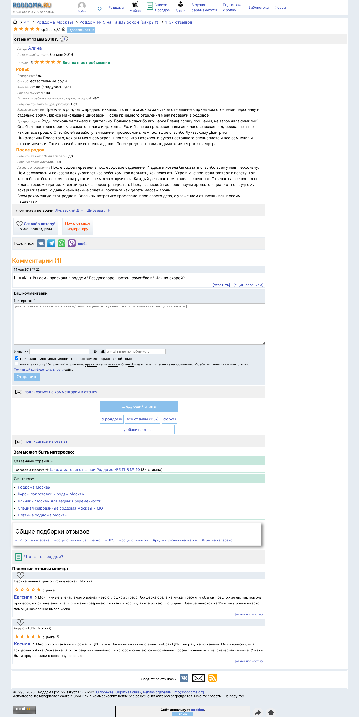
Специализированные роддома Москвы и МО (60, 508)
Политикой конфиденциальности (39, 369)
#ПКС (109, 540)
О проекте (104, 692)
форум (169, 419)
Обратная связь (128, 692)
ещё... (83, 244)
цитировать (24, 300)
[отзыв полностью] (249, 614)
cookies (197, 710)
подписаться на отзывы (45, 441)
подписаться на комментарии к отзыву (60, 392)
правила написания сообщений (109, 364)
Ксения (22, 643)
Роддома (116, 7)
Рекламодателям (157, 692)
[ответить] (221, 285)
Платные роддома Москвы (43, 515)
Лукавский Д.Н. (69, 210)
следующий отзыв (139, 406)
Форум (280, 7)
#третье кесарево (217, 540)
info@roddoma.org (189, 692)
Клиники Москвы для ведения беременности (59, 501)
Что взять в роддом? (43, 556)
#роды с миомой (133, 540)
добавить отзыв (138, 429)
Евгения (23, 597)
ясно (182, 714)
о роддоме (112, 419)
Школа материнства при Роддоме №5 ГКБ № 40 (95, 469)
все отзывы (143, 419)
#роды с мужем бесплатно (77, 540)
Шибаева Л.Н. (99, 210)
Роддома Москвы (34, 487)
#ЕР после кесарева (32, 540)
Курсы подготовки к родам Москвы (51, 494)
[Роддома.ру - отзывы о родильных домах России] (32, 7)
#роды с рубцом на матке (175, 540)
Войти (81, 11)
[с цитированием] (248, 285)
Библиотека (258, 7)
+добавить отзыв (81, 30)
